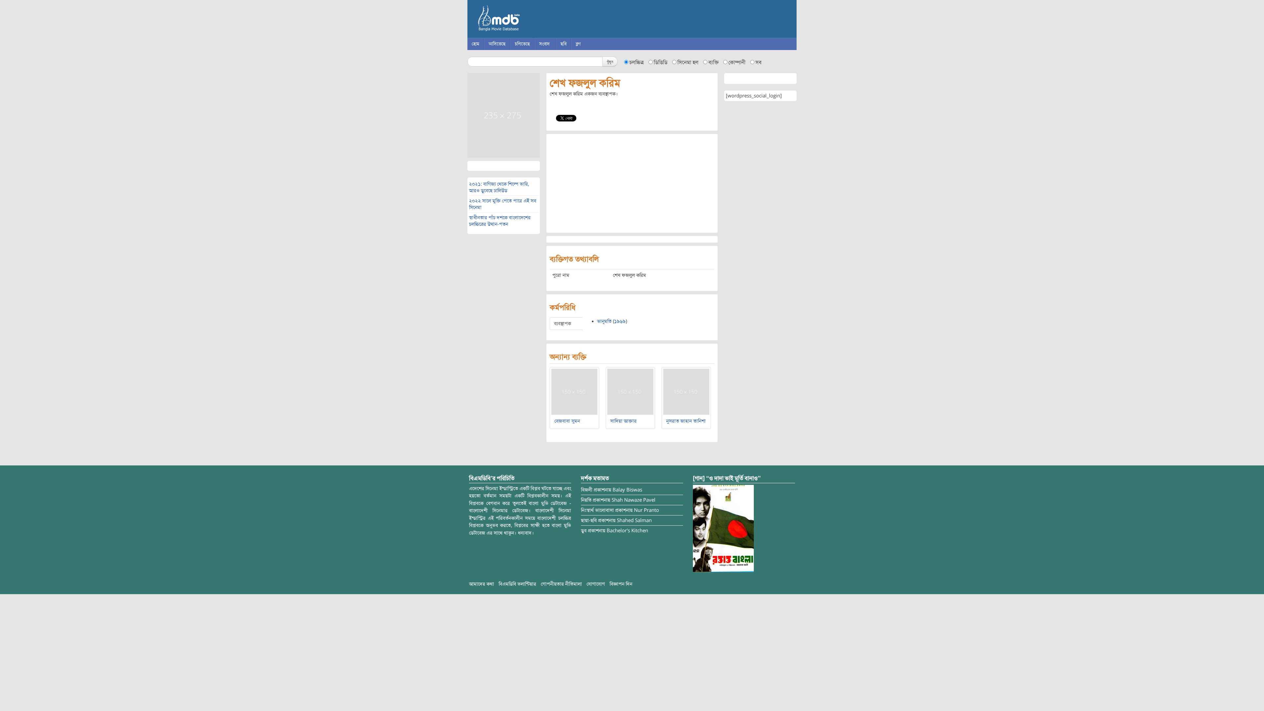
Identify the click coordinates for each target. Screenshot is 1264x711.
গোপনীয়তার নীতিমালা (561, 584)
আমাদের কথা (481, 584)
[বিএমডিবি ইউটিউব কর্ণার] (723, 528)
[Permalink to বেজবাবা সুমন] (574, 391)
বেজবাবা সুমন (567, 421)
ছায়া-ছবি (589, 520)
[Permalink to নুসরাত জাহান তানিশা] (686, 391)
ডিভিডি (661, 62)
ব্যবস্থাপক (562, 324)
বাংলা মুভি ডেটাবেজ (526, 20)
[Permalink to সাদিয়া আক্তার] (630, 391)
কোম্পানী (737, 62)
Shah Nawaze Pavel (633, 500)
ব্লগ (578, 44)
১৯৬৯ (620, 321)
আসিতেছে (497, 44)
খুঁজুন (610, 61)
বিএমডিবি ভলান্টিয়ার (517, 584)
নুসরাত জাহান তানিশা (686, 421)
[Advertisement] (632, 183)
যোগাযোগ (596, 584)
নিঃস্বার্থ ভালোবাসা (597, 510)
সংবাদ (544, 44)
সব (758, 62)
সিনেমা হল (687, 62)
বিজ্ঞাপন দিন (621, 584)
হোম (475, 44)
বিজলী (586, 490)
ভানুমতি (604, 321)
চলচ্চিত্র (636, 62)
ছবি (563, 44)
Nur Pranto (646, 510)
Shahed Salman (634, 520)
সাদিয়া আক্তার (623, 421)
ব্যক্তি (713, 62)
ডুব (584, 531)
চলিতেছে (522, 44)
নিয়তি (586, 500)
